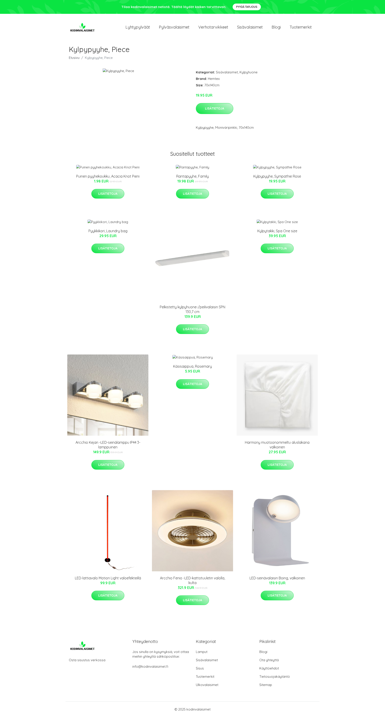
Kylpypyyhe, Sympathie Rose (277, 176)
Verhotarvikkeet (213, 27)
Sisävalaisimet (250, 27)
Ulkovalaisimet (207, 685)
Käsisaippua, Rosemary (192, 366)
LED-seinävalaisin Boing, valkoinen (277, 578)
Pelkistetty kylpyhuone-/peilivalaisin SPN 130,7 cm (192, 309)
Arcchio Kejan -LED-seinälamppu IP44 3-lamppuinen (108, 444)
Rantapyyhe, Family (192, 176)
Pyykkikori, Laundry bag (107, 231)
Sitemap (265, 685)
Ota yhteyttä (269, 660)
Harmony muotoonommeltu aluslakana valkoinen (277, 444)
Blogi (276, 27)
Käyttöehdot (269, 668)
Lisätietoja (214, 108)
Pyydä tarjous (246, 6)
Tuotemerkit (301, 27)
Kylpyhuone (249, 72)
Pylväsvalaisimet (174, 27)
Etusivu (74, 58)
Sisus (200, 668)
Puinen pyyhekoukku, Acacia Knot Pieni (107, 176)
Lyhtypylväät (137, 27)
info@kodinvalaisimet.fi (150, 666)
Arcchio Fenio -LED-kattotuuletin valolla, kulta (192, 580)
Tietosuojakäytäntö (274, 676)
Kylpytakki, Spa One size (277, 231)
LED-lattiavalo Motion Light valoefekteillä (108, 578)
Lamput (201, 652)
